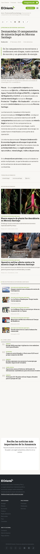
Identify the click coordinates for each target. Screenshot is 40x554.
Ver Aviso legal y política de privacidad (12, 494)
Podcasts (13, 2)
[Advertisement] (20, 407)
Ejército (27, 178)
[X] (11, 548)
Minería (3, 506)
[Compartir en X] (11, 22)
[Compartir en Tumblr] (23, 22)
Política (3, 511)
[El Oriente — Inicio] (8, 8)
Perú (2, 519)
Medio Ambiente (6, 514)
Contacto (4, 530)
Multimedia (24, 506)
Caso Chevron (5, 2)
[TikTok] (33, 548)
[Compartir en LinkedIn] (19, 22)
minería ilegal (5, 178)
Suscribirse (30, 8)
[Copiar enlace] (27, 22)
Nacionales (4, 516)
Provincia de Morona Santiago (13, 13)
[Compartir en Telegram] (15, 22)
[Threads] (20, 548)
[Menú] (37, 8)
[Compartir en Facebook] (7, 22)
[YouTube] (24, 548)
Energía (3, 503)
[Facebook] (6, 548)
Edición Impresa (5, 533)
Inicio (2, 13)
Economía (4, 508)
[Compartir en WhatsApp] (2, 22)
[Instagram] (15, 548)
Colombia (4, 521)
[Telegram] (28, 548)
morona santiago (17, 178)
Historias (20, 2)
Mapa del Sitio (5, 535)
